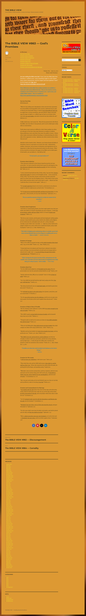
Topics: (64, 67)
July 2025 (8, 482)
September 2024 (9, 496)
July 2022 (8, 533)
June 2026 (8, 467)
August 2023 (9, 515)
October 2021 (9, 546)
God (6, 61)
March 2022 (8, 539)
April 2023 (8, 520)
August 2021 (9, 549)
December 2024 (9, 492)
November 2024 (9, 494)
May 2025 (8, 485)
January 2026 (9, 474)
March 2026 (9, 471)
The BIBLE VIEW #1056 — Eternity (70, 89)
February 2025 (9, 489)
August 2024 (9, 498)
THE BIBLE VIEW (13, 10)
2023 (7, 581)
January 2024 (9, 508)
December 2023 (9, 509)
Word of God (10, 61)
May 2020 (8, 562)
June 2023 (8, 518)
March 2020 (8, 564)
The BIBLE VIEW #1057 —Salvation (70, 88)
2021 (7, 578)
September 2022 (9, 530)
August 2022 (9, 532)
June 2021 (8, 552)
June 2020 (8, 560)
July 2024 (8, 499)
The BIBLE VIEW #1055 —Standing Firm (71, 91)
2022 (6, 59)
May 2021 (8, 553)
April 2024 (8, 504)
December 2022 (9, 526)
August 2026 (9, 464)
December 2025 (9, 475)
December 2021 (9, 543)
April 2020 (8, 563)
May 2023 (8, 519)
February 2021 (9, 557)
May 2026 (8, 468)
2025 (7, 584)
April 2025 (8, 487)
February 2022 (9, 540)
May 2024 (8, 502)
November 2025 (9, 477)
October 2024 (9, 495)
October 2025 (9, 478)
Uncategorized (9, 587)
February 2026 (9, 472)
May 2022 (8, 536)
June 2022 (8, 535)
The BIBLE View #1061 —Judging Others (71, 79)
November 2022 (9, 528)
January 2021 (9, 559)
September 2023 (9, 513)
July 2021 (8, 550)
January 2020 (9, 567)
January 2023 (9, 525)
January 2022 (9, 542)
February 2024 (9, 506)
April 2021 (8, 554)
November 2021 (9, 545)
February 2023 (9, 523)
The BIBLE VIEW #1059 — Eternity (70, 84)
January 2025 (9, 491)
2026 (7, 585)
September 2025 (9, 479)
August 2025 (9, 481)
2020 (7, 577)
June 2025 (8, 484)
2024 (7, 583)
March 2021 (8, 556)
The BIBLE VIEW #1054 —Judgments (71, 92)
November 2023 (9, 511)
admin (6, 55)
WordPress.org (9, 601)
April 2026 (8, 470)
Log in (7, 596)
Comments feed (9, 599)
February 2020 (9, 566)
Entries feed (8, 598)
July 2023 (8, 516)
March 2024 (8, 505)
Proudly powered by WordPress (20, 610)
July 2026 (8, 465)
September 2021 (9, 547)
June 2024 (8, 501)
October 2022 (9, 529)
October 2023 (9, 512)
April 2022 (8, 537)
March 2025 (8, 488)
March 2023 (8, 522)
